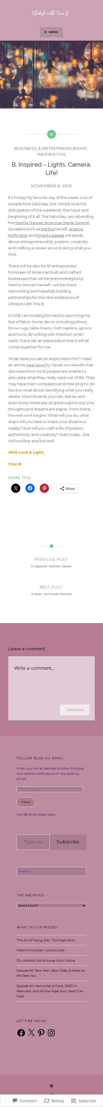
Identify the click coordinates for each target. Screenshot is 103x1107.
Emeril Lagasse (50, 235)
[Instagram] (51, 1032)
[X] (31, 1032)
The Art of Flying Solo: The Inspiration (46, 940)
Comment (75, 709)
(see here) (36, 365)
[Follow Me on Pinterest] (51, 1086)
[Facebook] (21, 1032)
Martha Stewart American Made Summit (52, 223)
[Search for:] (52, 871)
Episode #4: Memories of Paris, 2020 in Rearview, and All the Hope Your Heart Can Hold (50, 991)
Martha (48, 229)
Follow (26, 802)
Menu (54, 31)
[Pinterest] (41, 1032)
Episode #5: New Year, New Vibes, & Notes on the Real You (51, 973)
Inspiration (51, 154)
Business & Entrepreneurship (51, 148)
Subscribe (68, 842)
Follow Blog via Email (40, 758)
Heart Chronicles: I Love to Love (40, 950)
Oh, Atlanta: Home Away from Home (46, 960)
